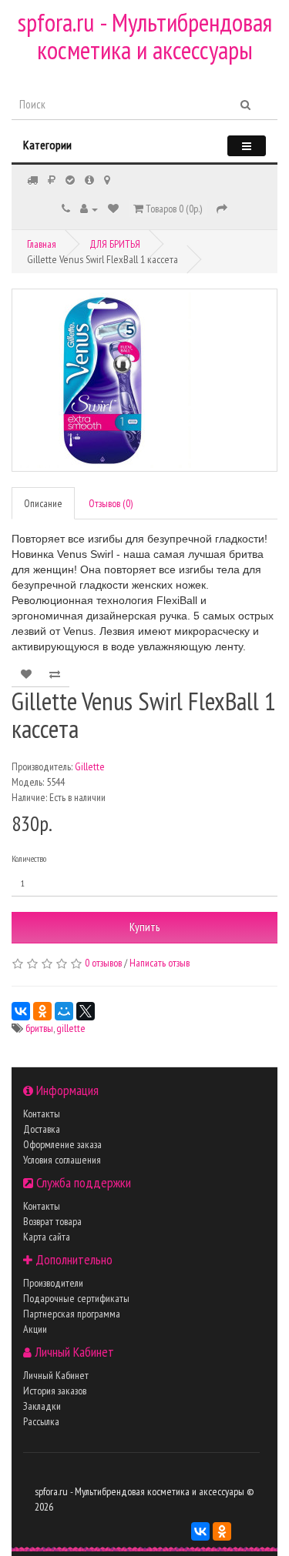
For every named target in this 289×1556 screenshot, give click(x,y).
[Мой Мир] (64, 1011)
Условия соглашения (62, 1160)
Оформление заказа (62, 1144)
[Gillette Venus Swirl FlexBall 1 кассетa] (144, 380)
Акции (35, 1329)
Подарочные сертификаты (76, 1298)
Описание (43, 503)
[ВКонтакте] (21, 1011)
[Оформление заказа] (222, 208)
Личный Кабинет (56, 1375)
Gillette (90, 766)
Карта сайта (46, 1237)
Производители (53, 1283)
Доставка (41, 1129)
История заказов (54, 1390)
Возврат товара (52, 1221)
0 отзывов (103, 963)
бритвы (39, 1028)
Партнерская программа (71, 1314)
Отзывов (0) (111, 503)
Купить (144, 927)
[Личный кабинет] (89, 208)
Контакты (41, 1113)
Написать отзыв (159, 963)
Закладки (42, 1406)
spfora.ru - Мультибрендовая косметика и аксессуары (145, 35)
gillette (71, 1028)
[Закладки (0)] (113, 208)
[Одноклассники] (42, 1011)
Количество (29, 858)
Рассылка (41, 1421)
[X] (85, 1011)
